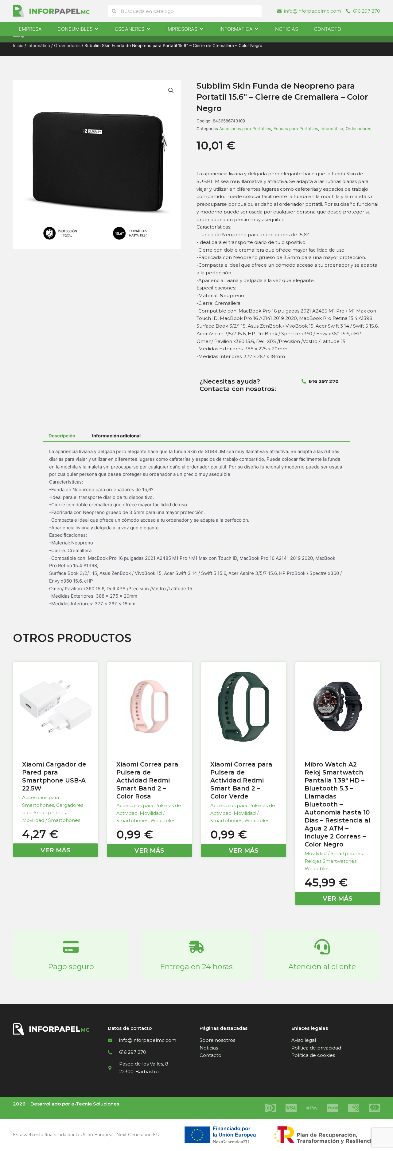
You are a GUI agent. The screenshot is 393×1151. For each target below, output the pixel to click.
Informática (38, 45)
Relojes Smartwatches (330, 861)
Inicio (18, 45)
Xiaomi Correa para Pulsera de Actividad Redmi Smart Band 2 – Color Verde (241, 780)
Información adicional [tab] (116, 436)
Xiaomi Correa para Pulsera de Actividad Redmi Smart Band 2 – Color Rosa (147, 780)
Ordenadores (67, 45)
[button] (171, 90)
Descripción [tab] (62, 436)
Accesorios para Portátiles (245, 128)
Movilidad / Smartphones (51, 820)
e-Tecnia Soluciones (95, 1104)
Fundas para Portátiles (296, 128)
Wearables (162, 820)
